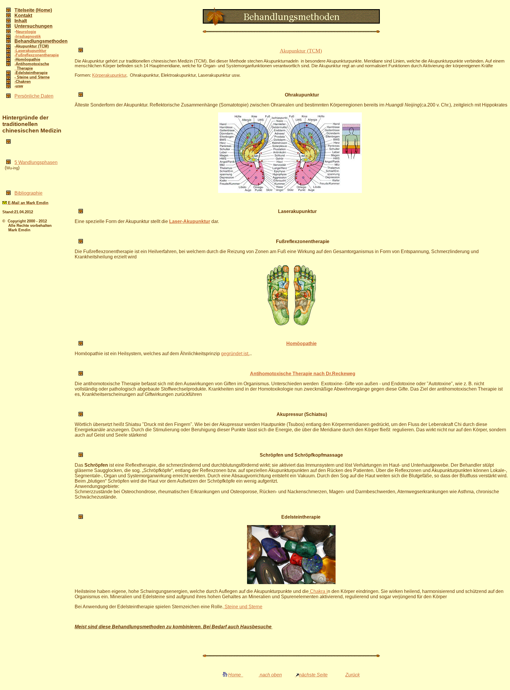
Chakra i (318, 591)
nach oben (270, 674)
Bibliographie (28, 193)
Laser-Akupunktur (189, 221)
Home (235, 674)
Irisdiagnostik (28, 36)
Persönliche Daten (33, 96)
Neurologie (26, 31)
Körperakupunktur (109, 75)
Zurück (352, 674)
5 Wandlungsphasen (36, 162)
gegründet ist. (235, 353)
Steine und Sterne (242, 606)
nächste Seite (313, 674)
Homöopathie (301, 343)
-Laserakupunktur (30, 50)
